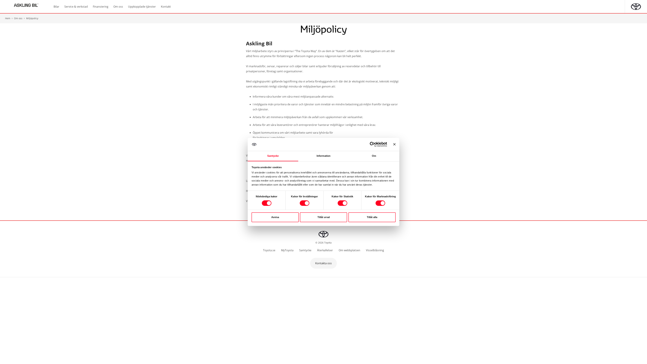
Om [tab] (374, 155)
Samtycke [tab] (273, 155)
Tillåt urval (323, 217)
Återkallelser (325, 250)
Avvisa (275, 217)
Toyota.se (269, 250)
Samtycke (305, 250)
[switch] (304, 203)
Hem (7, 18)
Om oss (18, 18)
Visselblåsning (375, 250)
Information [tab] (323, 155)
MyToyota (287, 250)
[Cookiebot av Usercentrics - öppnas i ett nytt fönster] (372, 144)
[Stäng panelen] (394, 144)
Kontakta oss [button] (323, 263)
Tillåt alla (372, 217)
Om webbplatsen (349, 250)
